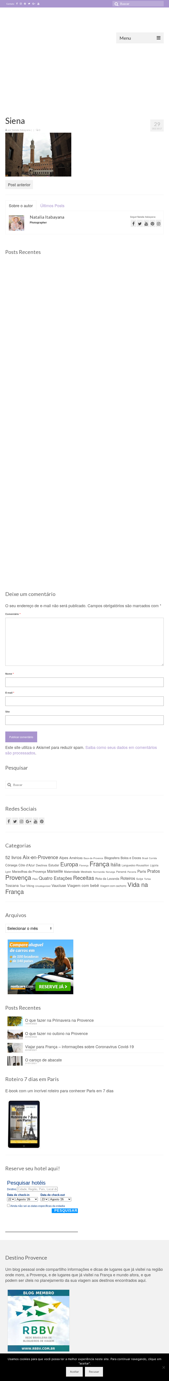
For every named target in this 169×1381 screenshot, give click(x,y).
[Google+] (33, 3)
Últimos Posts (52, 205)
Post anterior (19, 184)
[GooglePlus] (28, 821)
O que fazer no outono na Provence (56, 1032)
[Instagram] (21, 3)
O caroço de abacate (43, 1059)
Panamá (121, 871)
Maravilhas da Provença (29, 871)
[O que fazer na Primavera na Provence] (84, 286)
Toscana (12, 885)
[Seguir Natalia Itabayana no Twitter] (140, 223)
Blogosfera (111, 857)
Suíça (139, 878)
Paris (141, 871)
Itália (115, 864)
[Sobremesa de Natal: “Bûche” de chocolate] (84, 500)
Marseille (55, 871)
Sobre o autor (21, 205)
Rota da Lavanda (107, 878)
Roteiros (127, 878)
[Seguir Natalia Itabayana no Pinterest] (152, 223)
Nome (9, 673)
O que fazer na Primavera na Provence (59, 1019)
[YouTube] (35, 821)
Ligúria (154, 865)
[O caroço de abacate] (30, 500)
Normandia (99, 871)
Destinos (41, 865)
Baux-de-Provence (93, 858)
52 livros (13, 857)
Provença (18, 877)
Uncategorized (42, 886)
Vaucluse (58, 885)
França (99, 863)
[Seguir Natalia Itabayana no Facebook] (133, 223)
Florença (83, 865)
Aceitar (74, 1371)
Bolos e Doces (131, 857)
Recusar (94, 1371)
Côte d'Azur (26, 865)
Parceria (131, 871)
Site (7, 711)
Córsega (11, 865)
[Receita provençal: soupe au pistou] (138, 500)
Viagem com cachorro (113, 886)
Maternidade (72, 871)
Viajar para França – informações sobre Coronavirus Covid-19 (79, 1046)
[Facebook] (17, 3)
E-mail (9, 692)
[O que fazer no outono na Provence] (138, 286)
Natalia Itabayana (21, 130)
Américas (76, 857)
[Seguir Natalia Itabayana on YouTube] (146, 223)
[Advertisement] (84, 76)
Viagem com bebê (83, 885)
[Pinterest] (25, 3)
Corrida (153, 858)
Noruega (110, 871)
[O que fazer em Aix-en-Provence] (30, 286)
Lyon (8, 871)
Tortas (147, 878)
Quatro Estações (55, 878)
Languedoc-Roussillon (135, 865)
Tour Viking (27, 886)
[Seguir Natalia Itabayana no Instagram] (158, 223)
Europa (69, 864)
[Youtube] (38, 3)
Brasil (145, 858)
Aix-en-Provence (40, 856)
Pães (35, 878)
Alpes (63, 857)
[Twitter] (29, 3)
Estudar (53, 865)
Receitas (83, 877)
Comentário (12, 614)
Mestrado (86, 871)
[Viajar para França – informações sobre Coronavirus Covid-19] (138, 390)
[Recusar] (163, 1367)
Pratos (153, 871)
